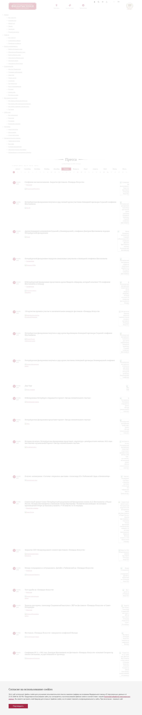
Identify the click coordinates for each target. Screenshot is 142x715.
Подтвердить (18, 706)
